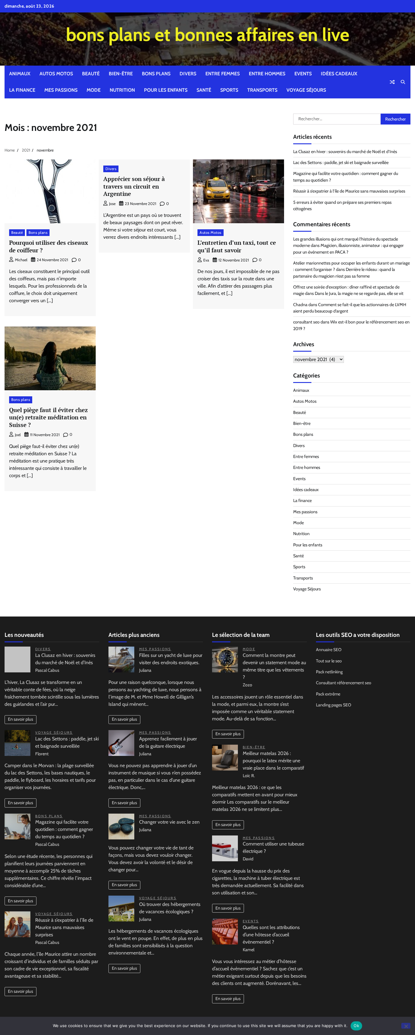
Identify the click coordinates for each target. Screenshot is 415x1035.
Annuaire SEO (328, 649)
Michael (21, 260)
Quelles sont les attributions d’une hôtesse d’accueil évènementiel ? (271, 934)
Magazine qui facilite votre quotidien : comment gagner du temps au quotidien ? (64, 829)
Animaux (19, 74)
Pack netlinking (329, 672)
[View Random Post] (392, 82)
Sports (229, 90)
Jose (112, 203)
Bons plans (156, 74)
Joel (18, 434)
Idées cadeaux (339, 74)
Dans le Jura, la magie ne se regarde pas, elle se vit (359, 293)
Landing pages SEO (333, 705)
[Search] (402, 82)
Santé (204, 90)
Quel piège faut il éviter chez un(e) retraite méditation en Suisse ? (48, 417)
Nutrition (122, 90)
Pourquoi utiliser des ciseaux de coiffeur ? (48, 246)
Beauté (91, 74)
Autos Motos (56, 74)
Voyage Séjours (306, 90)
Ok (356, 1025)
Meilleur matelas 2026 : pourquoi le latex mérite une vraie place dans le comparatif (273, 760)
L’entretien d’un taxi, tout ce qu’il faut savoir (236, 246)
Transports (262, 90)
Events (303, 74)
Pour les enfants (165, 90)
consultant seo (306, 322)
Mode (94, 90)
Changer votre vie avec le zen (169, 822)
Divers (188, 74)
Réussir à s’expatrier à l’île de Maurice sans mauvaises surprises (349, 191)
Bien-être (121, 74)
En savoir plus (20, 719)
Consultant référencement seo (343, 682)
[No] (405, 1026)
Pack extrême (328, 694)
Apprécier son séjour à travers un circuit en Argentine (134, 186)
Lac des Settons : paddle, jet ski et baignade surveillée (341, 162)
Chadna (300, 304)
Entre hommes (267, 74)
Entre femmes (222, 74)
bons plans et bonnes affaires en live (207, 34)
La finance (22, 90)
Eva (206, 260)
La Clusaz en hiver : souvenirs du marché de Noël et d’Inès (345, 151)
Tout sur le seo (329, 661)
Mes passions (60, 90)
